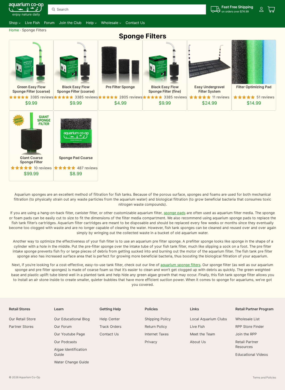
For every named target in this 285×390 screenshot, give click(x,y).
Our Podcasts (65, 342)
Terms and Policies (264, 377)
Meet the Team (202, 334)
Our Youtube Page (69, 334)
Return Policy (156, 326)
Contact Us (109, 334)
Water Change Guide (71, 362)
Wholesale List (247, 318)
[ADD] (224, 77)
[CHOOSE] (46, 77)
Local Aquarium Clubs (208, 318)
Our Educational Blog (72, 318)
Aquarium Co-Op (29, 377)
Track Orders (110, 326)
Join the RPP (246, 334)
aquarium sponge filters (180, 265)
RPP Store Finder (249, 326)
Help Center (110, 318)
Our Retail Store (22, 318)
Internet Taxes (157, 334)
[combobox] (121, 9)
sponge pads (174, 213)
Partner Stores (21, 326)
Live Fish (197, 326)
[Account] (261, 9)
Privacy (151, 342)
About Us (198, 342)
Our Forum (63, 326)
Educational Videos (251, 354)
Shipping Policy (158, 318)
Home (14, 30)
